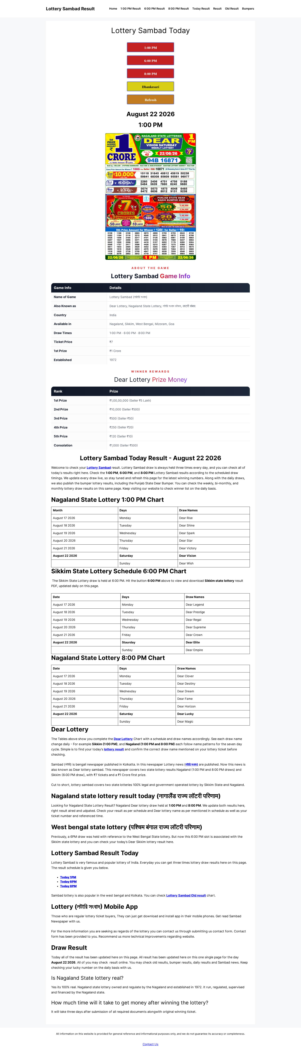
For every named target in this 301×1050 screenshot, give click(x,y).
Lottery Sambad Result (70, 8)
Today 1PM (68, 877)
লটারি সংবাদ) (192, 764)
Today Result (201, 8)
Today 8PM (68, 886)
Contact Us (150, 1044)
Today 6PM (68, 881)
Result (217, 8)
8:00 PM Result (178, 8)
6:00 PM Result (154, 8)
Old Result (232, 8)
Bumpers (248, 8)
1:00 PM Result (131, 8)
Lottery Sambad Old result (186, 895)
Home (113, 8)
